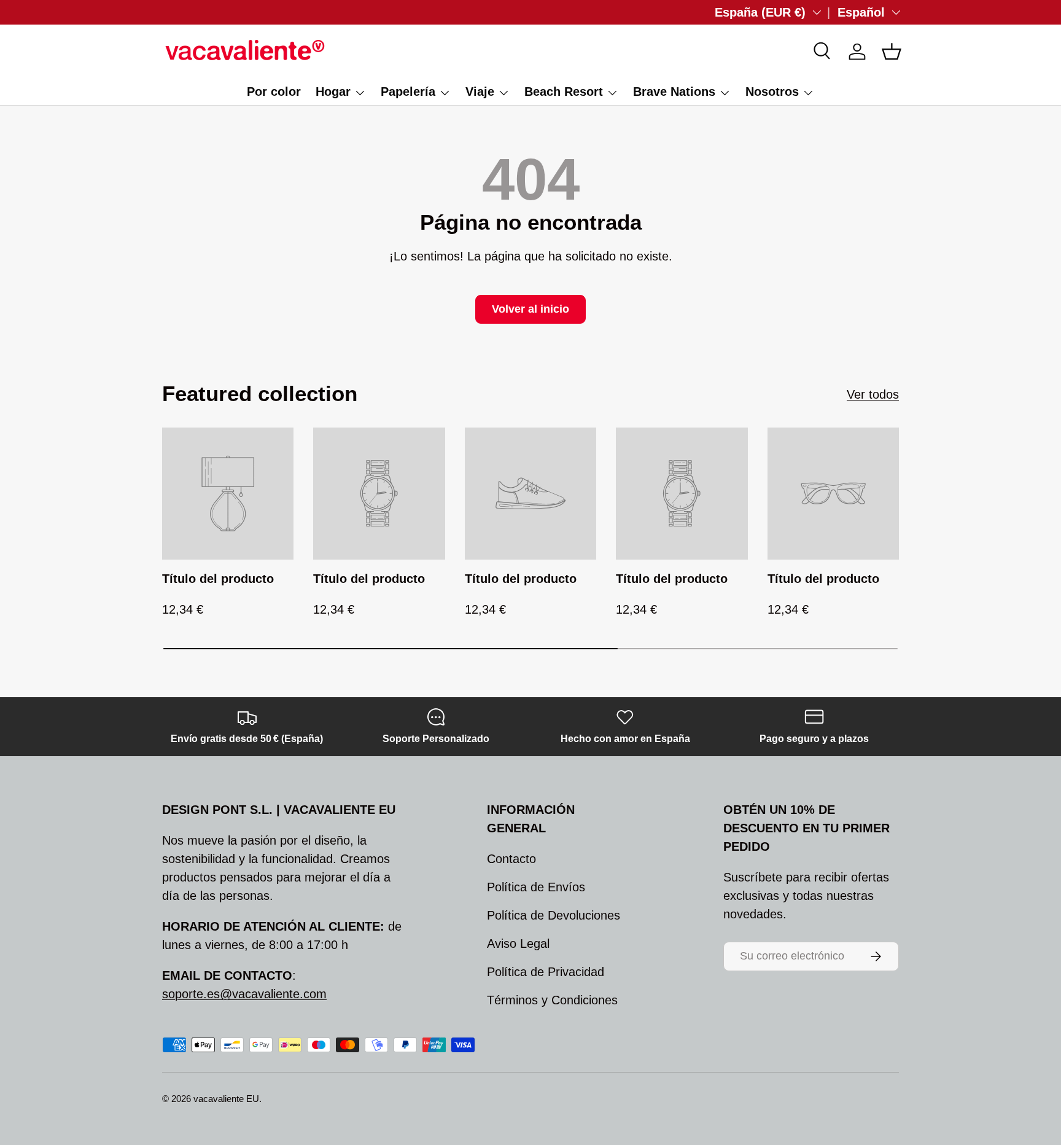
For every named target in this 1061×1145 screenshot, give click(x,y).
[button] (891, 51)
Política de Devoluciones (553, 915)
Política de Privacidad (545, 972)
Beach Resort (563, 91)
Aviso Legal (518, 943)
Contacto (511, 859)
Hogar (333, 91)
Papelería (408, 91)
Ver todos (873, 394)
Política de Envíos (536, 887)
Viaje (479, 91)
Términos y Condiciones (552, 1000)
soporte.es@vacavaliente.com (244, 994)
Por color (274, 91)
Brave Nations (674, 91)
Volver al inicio (530, 309)
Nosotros (772, 91)
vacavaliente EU (226, 1098)
